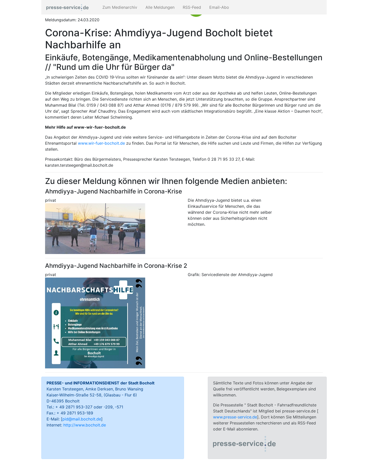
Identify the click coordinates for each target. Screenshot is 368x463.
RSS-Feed (191, 7)
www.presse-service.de (235, 416)
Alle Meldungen (159, 7)
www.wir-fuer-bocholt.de (101, 143)
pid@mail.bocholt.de (81, 418)
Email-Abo (218, 7)
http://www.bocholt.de (84, 424)
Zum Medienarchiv (119, 7)
